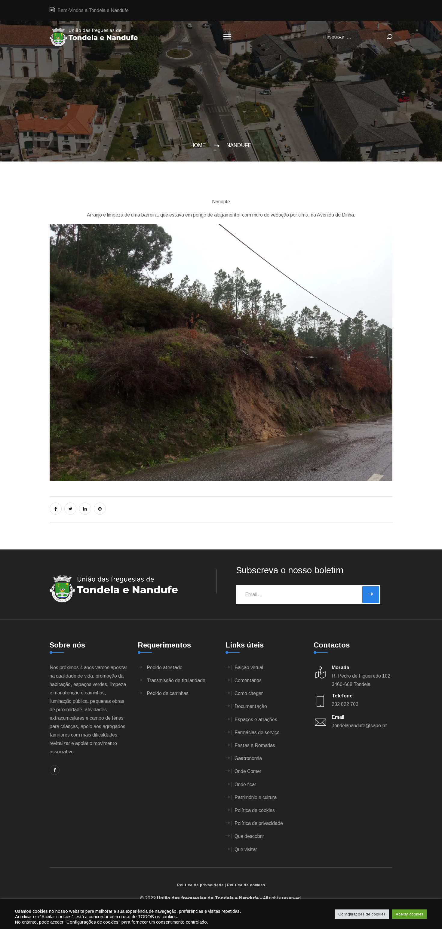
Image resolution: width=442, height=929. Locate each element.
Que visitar (246, 849)
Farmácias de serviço (257, 732)
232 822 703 (345, 704)
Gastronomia (248, 758)
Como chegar (249, 693)
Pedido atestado (165, 667)
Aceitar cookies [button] (409, 914)
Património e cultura (256, 797)
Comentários (248, 680)
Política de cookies (255, 810)
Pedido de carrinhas (168, 693)
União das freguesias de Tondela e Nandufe (208, 898)
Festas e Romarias (255, 745)
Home (199, 145)
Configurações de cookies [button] (361, 914)
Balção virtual (249, 667)
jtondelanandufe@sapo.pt (359, 725)
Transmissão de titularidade (176, 680)
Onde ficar (245, 784)
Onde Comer (248, 771)
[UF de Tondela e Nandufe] (94, 36)
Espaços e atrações (256, 719)
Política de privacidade (259, 823)
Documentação (251, 706)
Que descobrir (249, 836)
